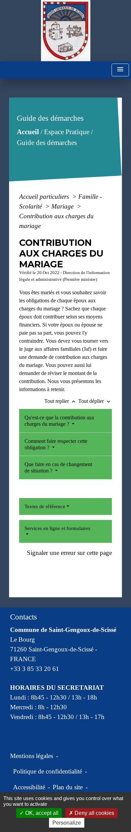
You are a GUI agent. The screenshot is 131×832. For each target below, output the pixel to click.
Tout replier (60, 401)
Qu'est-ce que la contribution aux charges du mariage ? (59, 421)
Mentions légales (31, 755)
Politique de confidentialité (47, 771)
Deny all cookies (93, 813)
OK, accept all (41, 813)
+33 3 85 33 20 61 (34, 668)
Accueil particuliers (45, 196)
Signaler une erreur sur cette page (69, 552)
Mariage (63, 206)
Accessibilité (29, 787)
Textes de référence (45, 506)
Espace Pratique (66, 132)
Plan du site (68, 787)
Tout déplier (95, 401)
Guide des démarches (47, 143)
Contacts (23, 617)
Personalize (66, 823)
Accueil (28, 132)
